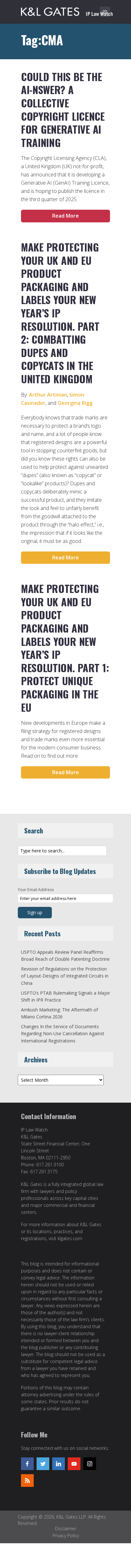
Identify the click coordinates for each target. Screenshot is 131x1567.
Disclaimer (65, 1529)
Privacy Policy (65, 1535)
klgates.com (70, 1238)
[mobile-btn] (105, 12)
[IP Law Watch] (67, 10)
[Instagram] (89, 1463)
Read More (65, 215)
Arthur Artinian (48, 394)
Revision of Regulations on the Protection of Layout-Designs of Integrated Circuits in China (64, 976)
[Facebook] (27, 1463)
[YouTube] (74, 1463)
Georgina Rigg (75, 402)
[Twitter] (43, 1463)
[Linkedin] (58, 1463)
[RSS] (27, 1480)
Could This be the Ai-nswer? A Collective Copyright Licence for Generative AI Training (63, 109)
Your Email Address (36, 889)
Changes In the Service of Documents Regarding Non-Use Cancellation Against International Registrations (62, 1033)
